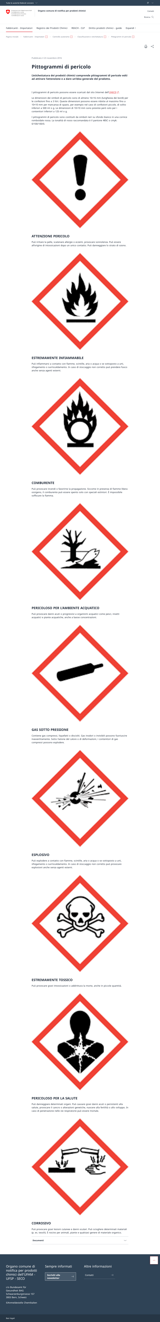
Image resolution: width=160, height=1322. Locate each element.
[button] (19, 28)
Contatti (89, 1275)
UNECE (112, 92)
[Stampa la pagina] (145, 46)
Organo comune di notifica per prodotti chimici (62, 10)
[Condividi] (152, 46)
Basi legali (10, 1318)
